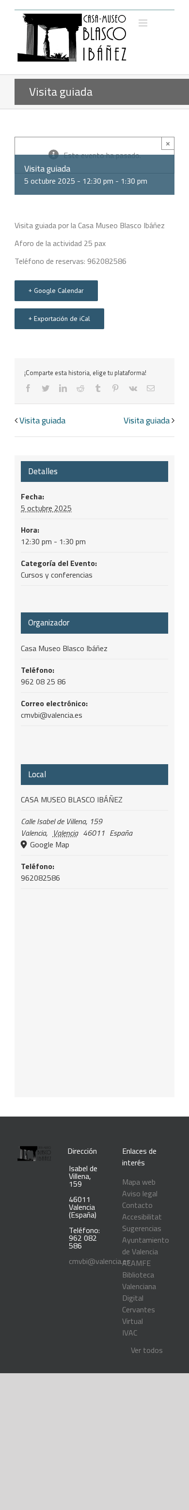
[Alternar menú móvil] (144, 23)
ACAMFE (136, 1263)
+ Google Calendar (56, 290)
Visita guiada (42, 420)
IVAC (129, 1332)
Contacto (137, 1205)
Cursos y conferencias (57, 575)
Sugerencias (141, 1228)
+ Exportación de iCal (59, 318)
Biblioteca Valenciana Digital (139, 1286)
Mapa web (139, 1182)
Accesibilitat (142, 1216)
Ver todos (147, 1350)
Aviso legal (140, 1193)
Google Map (48, 844)
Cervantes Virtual (138, 1315)
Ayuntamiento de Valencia (145, 1245)
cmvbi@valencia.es (99, 1261)
